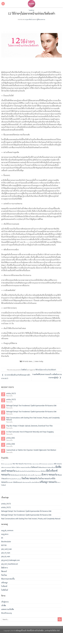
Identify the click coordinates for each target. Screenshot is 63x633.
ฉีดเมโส (17, 471)
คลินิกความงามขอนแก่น (6, 467)
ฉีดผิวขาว (14, 467)
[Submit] (60, 619)
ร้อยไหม (4, 575)
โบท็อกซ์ (3, 485)
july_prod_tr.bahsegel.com (10, 560)
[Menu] (3, 3)
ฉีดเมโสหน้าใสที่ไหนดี (30, 471)
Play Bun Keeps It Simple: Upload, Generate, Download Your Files (29, 426)
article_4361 (10, 438)
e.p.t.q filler (10, 463)
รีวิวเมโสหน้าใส (12, 478)
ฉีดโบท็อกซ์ (43, 471)
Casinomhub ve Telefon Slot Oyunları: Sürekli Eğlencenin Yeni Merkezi (31, 450)
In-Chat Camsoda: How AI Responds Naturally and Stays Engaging (29, 432)
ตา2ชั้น (28, 475)
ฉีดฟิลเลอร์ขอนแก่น (42, 467)
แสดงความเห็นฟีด (7, 609)
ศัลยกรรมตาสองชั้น (27, 482)
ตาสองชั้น (32, 475)
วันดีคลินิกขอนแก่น (17, 482)
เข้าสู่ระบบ (5, 602)
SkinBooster (44, 464)
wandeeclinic (50, 464)
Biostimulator (6, 541)
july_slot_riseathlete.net (9, 564)
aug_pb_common (7, 530)
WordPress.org (6, 613)
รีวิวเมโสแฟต (18, 478)
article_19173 (11, 393)
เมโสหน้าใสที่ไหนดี (35, 482)
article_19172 (11, 399)
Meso (30, 464)
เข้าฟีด (3, 605)
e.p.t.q (6, 463)
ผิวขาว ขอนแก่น (49, 474)
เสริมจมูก (4, 582)
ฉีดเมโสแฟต (38, 471)
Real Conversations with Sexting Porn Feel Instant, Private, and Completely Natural (33, 419)
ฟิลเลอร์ (4, 571)
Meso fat (34, 463)
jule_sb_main (5, 556)
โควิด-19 (58, 482)
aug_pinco (4, 534)
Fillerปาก (26, 464)
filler (14, 464)
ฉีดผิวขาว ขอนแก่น (20, 467)
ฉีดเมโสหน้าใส (23, 471)
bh (2, 538)
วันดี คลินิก (10, 482)
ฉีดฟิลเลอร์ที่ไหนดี (51, 467)
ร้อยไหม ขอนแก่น (29, 478)
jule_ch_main (5, 553)
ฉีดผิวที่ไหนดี (28, 467)
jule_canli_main (6, 549)
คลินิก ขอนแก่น (58, 464)
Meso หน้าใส (39, 464)
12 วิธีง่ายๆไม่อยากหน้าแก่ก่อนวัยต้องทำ (45, 370)
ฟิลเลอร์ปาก (5, 478)
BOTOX (3, 545)
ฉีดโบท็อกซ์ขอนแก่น (14, 475)
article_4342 (10, 444)
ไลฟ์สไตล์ (31, 10)
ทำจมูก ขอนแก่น (38, 475)
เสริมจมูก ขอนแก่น (48, 481)
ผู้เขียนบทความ (41, 19)
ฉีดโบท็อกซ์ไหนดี (23, 475)
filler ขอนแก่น (20, 464)
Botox (2, 464)
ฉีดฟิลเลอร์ (34, 467)
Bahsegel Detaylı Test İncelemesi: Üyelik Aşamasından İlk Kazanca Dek (31, 405)
